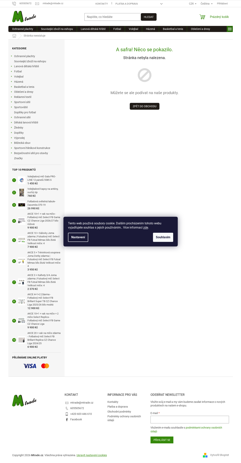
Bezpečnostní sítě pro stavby (31, 153)
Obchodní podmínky (119, 411)
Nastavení (78, 237)
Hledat (149, 16)
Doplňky (19, 132)
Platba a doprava (126, 3)
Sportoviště (21, 107)
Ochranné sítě (22, 117)
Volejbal (18, 76)
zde (145, 227)
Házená (18, 81)
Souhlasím (163, 237)
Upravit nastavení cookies (92, 455)
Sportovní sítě (22, 102)
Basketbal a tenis (24, 86)
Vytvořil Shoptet (219, 455)
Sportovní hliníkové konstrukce (32, 148)
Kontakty (101, 3)
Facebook (76, 419)
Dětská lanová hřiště (26, 122)
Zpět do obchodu (144, 106)
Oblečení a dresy (23, 91)
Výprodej (19, 137)
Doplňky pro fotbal (25, 112)
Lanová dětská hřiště (26, 66)
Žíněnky (18, 127)
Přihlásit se (162, 439)
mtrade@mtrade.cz (81, 402)
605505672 (77, 408)
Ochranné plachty (24, 56)
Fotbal (18, 71)
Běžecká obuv (22, 142)
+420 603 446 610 (81, 413)
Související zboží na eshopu (30, 61)
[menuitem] (22, 29)
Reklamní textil (22, 96)
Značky (18, 158)
